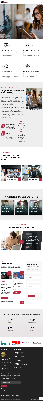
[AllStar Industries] (4, 2)
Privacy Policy (11, 388)
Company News (4, 280)
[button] (23, 242)
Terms (32, 399)
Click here (40, 162)
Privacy (35, 399)
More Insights (7, 302)
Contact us (38, 109)
